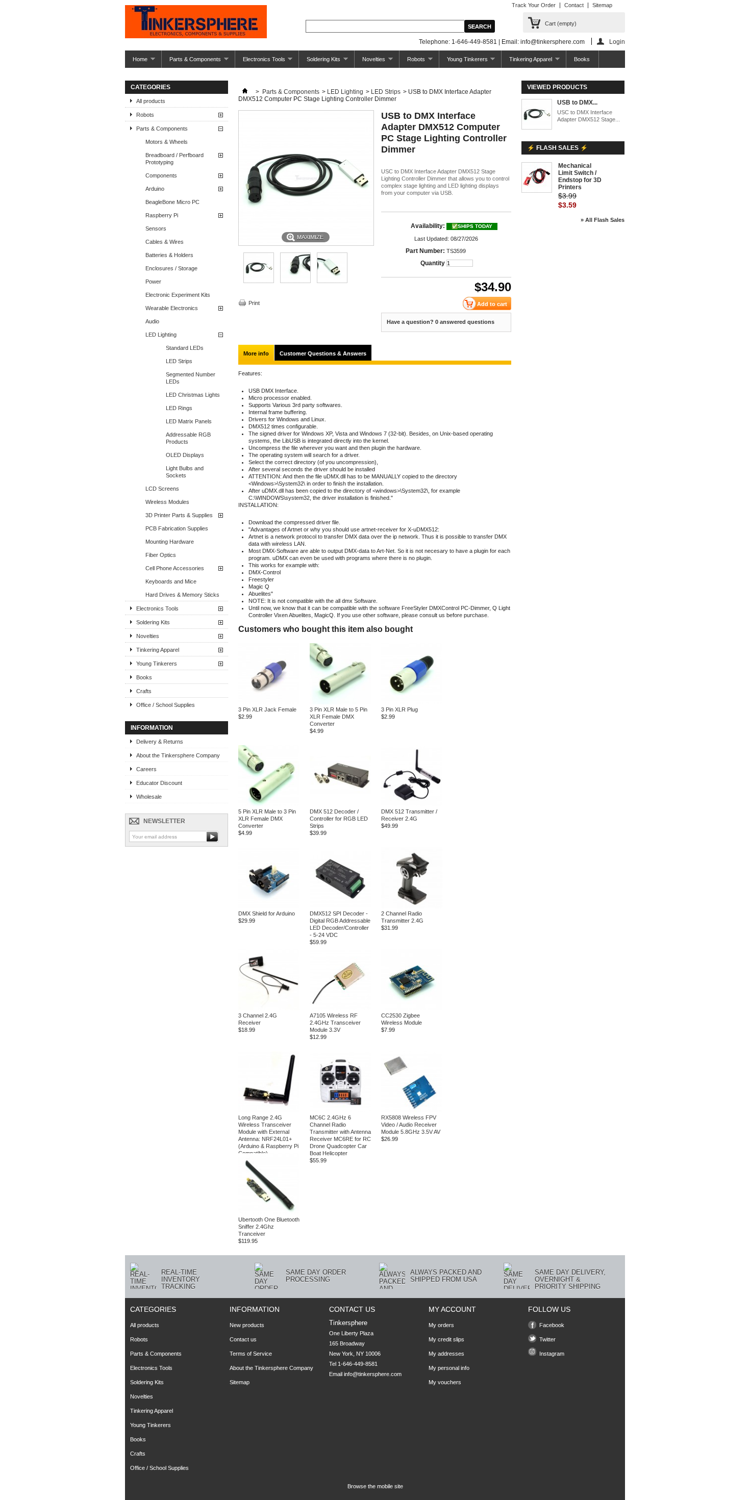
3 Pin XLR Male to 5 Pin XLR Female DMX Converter (338, 716)
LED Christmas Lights (193, 395)
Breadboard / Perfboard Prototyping (174, 158)
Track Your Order (534, 5)
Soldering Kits (319, 62)
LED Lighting (161, 335)
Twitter (547, 1339)
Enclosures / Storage (171, 268)
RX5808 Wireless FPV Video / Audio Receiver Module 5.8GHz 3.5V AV (410, 1124)
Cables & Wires (164, 242)
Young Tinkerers (463, 62)
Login (617, 41)
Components (161, 175)
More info (256, 353)
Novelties (370, 62)
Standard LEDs (185, 348)
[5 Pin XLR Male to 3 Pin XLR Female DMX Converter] (268, 804)
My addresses (446, 1354)
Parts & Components (191, 62)
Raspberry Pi (161, 215)
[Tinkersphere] (196, 22)
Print (254, 303)
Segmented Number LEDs (190, 378)
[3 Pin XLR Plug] (411, 702)
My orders (441, 1325)
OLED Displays (185, 455)
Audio (152, 321)
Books (582, 59)
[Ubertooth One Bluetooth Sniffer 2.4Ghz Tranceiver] (268, 1212)
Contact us (243, 1339)
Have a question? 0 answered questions (440, 322)
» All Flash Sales (602, 220)
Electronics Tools (260, 62)
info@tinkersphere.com (373, 1374)
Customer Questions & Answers (323, 353)
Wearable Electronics (171, 308)
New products (247, 1325)
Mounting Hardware (169, 542)
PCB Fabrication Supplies (176, 528)
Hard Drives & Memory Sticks (182, 595)
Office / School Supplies (165, 705)
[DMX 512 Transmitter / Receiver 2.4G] (411, 804)
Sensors (155, 228)
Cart (561, 23)
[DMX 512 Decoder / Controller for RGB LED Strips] (340, 804)
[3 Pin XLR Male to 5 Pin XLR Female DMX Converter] (340, 702)
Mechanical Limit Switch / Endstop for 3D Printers (580, 176)
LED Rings (179, 408)
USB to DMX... (577, 102)
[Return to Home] (245, 91)
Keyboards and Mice (170, 581)
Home (136, 62)
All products (150, 101)
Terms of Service (251, 1354)
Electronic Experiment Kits (177, 295)
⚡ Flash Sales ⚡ (557, 147)
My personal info (449, 1368)
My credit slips (446, 1339)
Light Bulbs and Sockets (185, 471)
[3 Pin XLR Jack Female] (268, 702)
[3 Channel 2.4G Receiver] (268, 1008)
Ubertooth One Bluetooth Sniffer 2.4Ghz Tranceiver (268, 1226)
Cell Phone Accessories (174, 568)
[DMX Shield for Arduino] (268, 906)
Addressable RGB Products (188, 438)
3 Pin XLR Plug (399, 709)
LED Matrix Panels (189, 421)
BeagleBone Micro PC (172, 202)
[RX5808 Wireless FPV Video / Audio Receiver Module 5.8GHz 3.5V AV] (411, 1110)
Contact (574, 5)
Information (152, 727)
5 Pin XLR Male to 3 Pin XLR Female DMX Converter (267, 818)
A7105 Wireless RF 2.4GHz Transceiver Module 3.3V (335, 1022)
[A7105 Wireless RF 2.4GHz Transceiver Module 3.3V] (340, 1008)
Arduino (154, 189)
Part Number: (425, 251)
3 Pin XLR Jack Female (267, 709)
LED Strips (179, 361)
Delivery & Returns (159, 742)
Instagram (551, 1354)
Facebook (551, 1325)
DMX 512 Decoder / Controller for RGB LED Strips (339, 818)
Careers (146, 769)
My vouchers (445, 1382)
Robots (412, 62)
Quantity (432, 263)
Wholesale (149, 797)
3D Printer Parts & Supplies (179, 515)
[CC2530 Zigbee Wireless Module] (411, 1008)
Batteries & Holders (169, 255)
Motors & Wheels (166, 142)
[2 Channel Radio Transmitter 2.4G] (411, 906)
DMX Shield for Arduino (266, 913)
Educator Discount (159, 783)
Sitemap (602, 5)
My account (452, 1309)
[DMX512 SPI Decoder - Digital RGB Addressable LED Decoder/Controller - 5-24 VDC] (340, 906)
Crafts (144, 691)
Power (153, 281)
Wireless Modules (167, 502)
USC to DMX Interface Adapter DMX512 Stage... (588, 115)
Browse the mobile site (375, 1486)
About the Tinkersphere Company (178, 755)
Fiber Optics (160, 555)
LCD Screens (162, 489)
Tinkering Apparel (527, 62)
